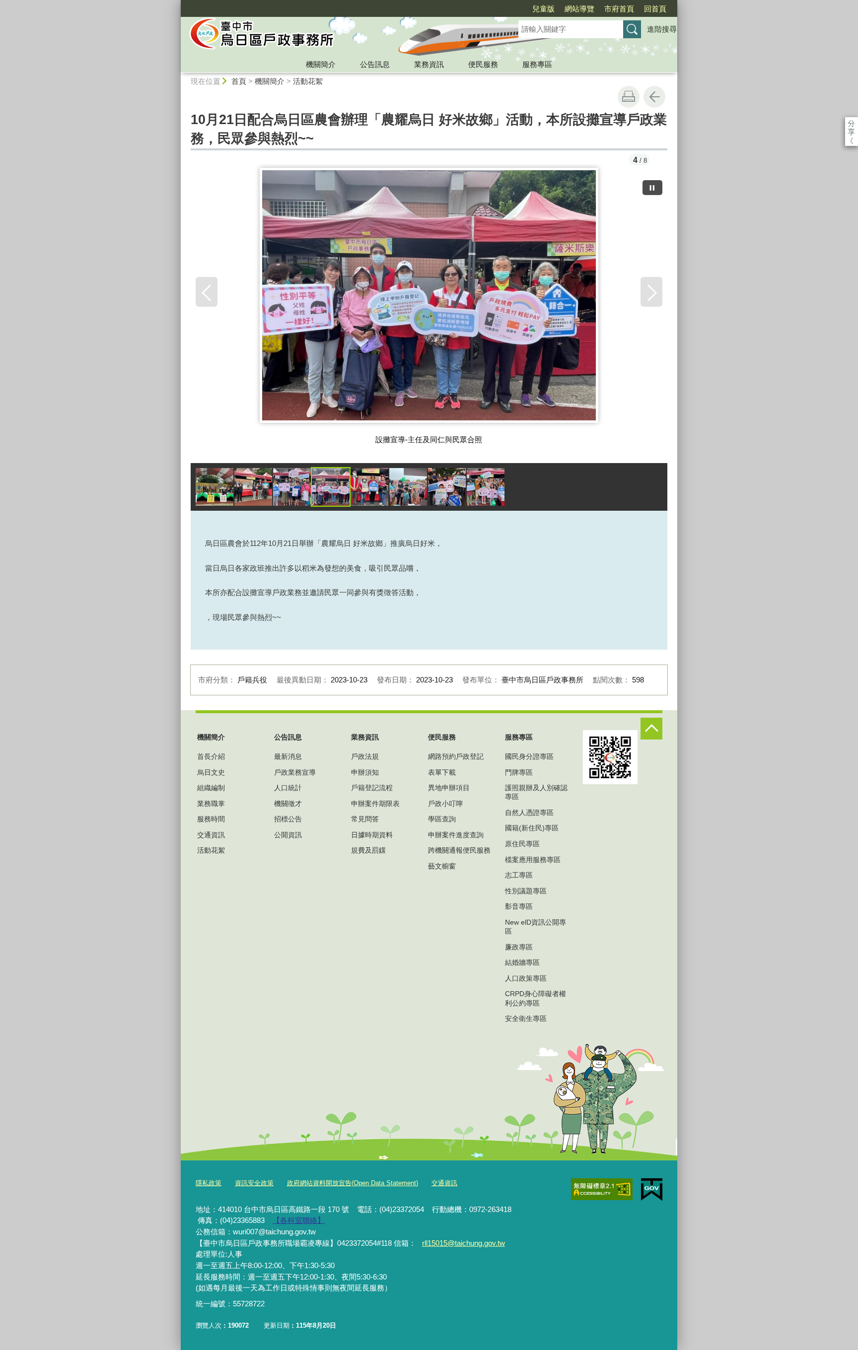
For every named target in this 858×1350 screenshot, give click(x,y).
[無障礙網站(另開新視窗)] (602, 1189)
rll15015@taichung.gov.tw (463, 1243)
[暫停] (652, 187)
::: (176, 4)
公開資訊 (288, 835)
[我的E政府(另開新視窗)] (651, 1189)
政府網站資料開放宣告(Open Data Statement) (352, 1183)
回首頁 (655, 8)
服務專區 (537, 64)
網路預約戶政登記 (456, 756)
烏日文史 (211, 772)
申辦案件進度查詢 (456, 835)
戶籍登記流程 (372, 788)
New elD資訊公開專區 (535, 926)
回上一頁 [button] (654, 97)
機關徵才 (288, 804)
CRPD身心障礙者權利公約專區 (535, 998)
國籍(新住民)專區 (532, 828)
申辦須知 (365, 772)
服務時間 (211, 819)
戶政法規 (365, 756)
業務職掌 (211, 804)
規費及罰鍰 (368, 850)
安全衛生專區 (526, 1018)
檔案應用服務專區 (533, 860)
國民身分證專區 (529, 756)
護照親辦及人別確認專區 (536, 792)
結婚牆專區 (522, 962)
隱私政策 (208, 1183)
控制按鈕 (651, 729)
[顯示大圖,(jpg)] (214, 487)
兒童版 (543, 8)
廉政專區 (519, 947)
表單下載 (442, 772)
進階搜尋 (662, 29)
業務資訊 (429, 64)
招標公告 (288, 819)
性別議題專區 (526, 891)
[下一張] (651, 292)
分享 (851, 123)
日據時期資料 (372, 835)
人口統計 (288, 788)
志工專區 (519, 875)
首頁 (238, 81)
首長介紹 (211, 756)
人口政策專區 (526, 978)
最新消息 (288, 756)
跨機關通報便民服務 (459, 850)
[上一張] (206, 292)
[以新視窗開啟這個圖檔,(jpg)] (429, 299)
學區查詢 (442, 819)
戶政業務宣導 (295, 772)
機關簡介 (321, 64)
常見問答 (365, 819)
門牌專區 (519, 772)
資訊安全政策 (254, 1183)
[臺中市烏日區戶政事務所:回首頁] (338, 36)
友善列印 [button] (629, 97)
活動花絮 (308, 81)
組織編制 (211, 788)
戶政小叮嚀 (445, 804)
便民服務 (483, 64)
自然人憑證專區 (529, 812)
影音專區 (519, 906)
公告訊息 (375, 64)
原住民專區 (522, 844)
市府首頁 (619, 8)
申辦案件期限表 (375, 804)
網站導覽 (579, 8)
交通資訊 (211, 835)
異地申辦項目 (449, 788)
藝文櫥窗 (442, 866)
